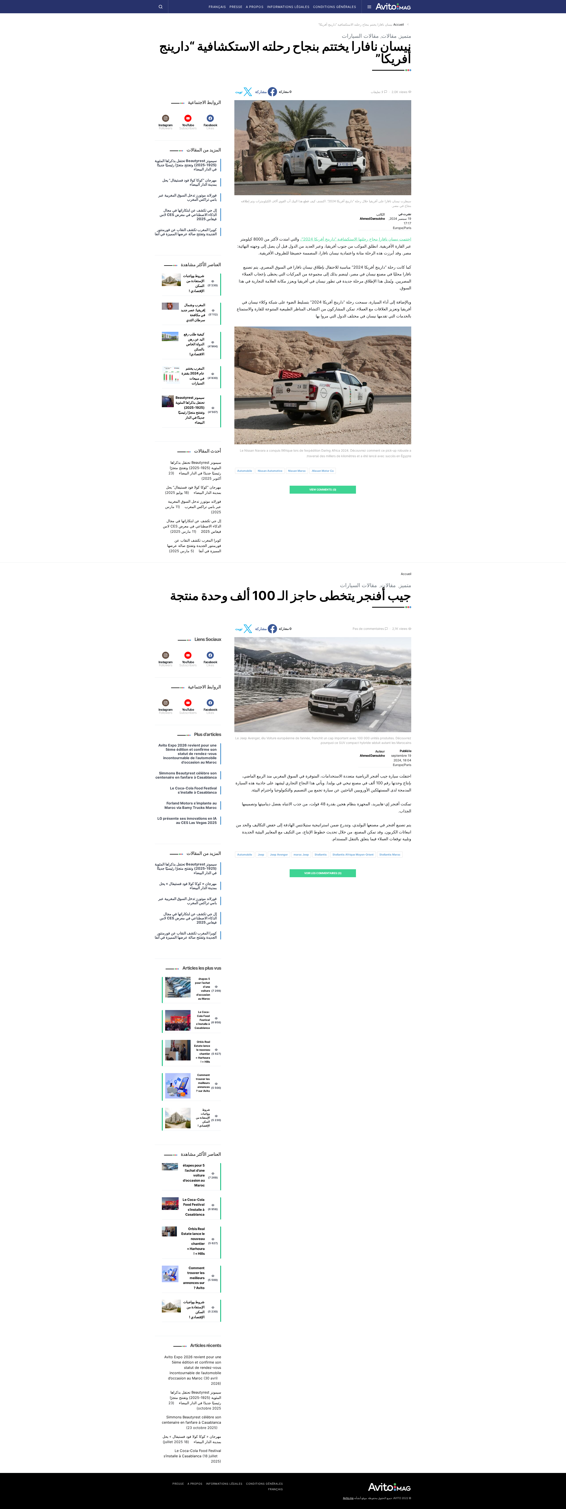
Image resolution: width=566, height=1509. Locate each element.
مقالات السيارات (360, 36)
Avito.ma (348, 1498)
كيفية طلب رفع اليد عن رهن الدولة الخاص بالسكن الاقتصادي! (194, 344)
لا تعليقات (377, 92)
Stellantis (321, 854)
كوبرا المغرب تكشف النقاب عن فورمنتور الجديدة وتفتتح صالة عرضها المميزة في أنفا (194, 545)
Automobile (244, 470)
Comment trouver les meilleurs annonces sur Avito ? (203, 1083)
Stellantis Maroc (389, 854)
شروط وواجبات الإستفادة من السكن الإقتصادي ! (193, 283)
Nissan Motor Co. (323, 470)
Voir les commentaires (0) (323, 873)
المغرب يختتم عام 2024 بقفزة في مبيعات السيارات (193, 376)
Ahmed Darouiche (372, 218)
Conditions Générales (334, 7)
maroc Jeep (301, 854)
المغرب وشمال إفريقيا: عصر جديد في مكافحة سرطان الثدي (193, 312)
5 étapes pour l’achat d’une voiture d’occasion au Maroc (202, 988)
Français (217, 7)
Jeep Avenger (279, 854)
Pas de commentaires (368, 628)
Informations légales (288, 7)
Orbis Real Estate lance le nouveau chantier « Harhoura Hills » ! (202, 1051)
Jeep (261, 854)
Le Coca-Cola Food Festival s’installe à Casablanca (202, 1020)
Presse (235, 7)
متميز (405, 36)
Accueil (398, 24)
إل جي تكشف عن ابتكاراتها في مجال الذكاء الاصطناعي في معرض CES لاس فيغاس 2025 (192, 526)
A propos (254, 7)
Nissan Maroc (297, 470)
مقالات (389, 36)
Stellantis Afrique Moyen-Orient (353, 854)
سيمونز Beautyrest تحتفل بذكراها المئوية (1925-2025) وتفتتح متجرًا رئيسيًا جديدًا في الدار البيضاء (190, 410)
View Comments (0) (322, 489)
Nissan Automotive (270, 470)
